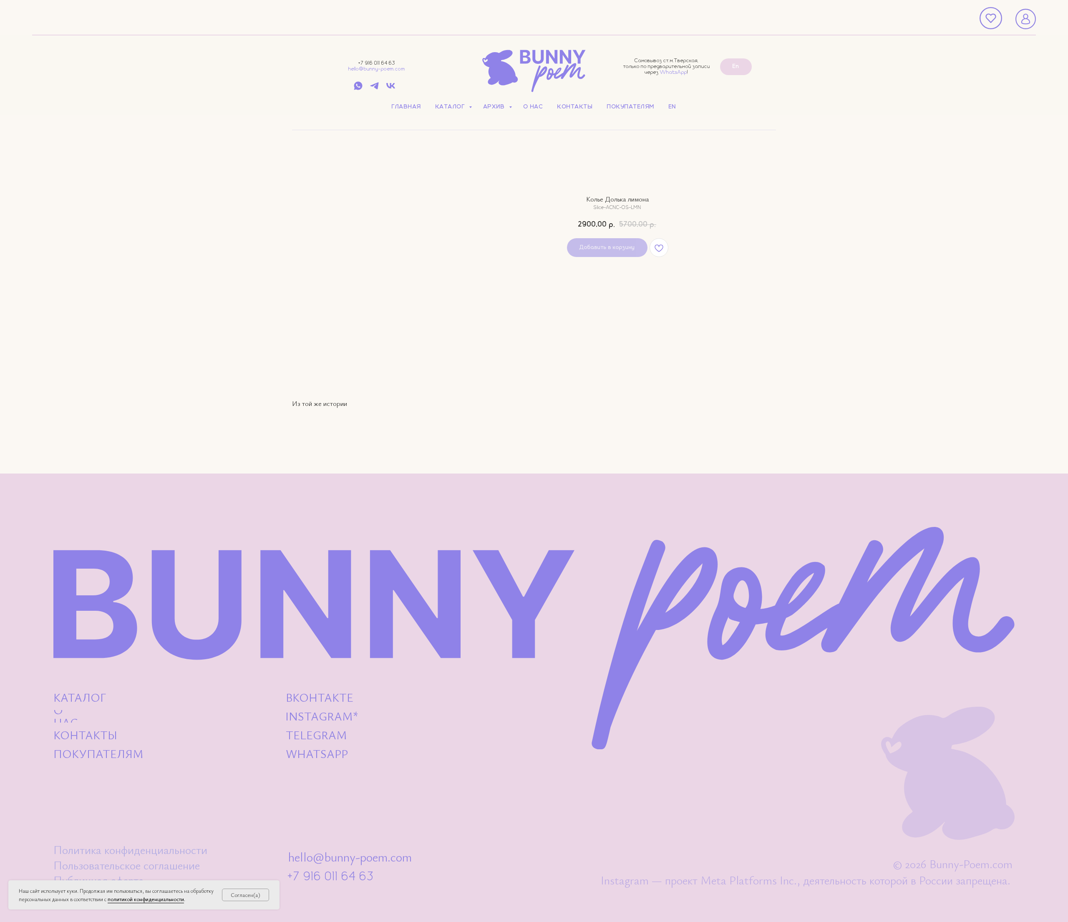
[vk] (390, 88)
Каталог (451, 107)
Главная (406, 107)
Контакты (575, 107)
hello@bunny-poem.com (376, 69)
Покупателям (631, 107)
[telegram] (374, 88)
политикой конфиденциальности (146, 899)
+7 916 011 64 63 (376, 63)
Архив (495, 107)
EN (672, 107)
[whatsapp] (358, 88)
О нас (534, 107)
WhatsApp (673, 72)
